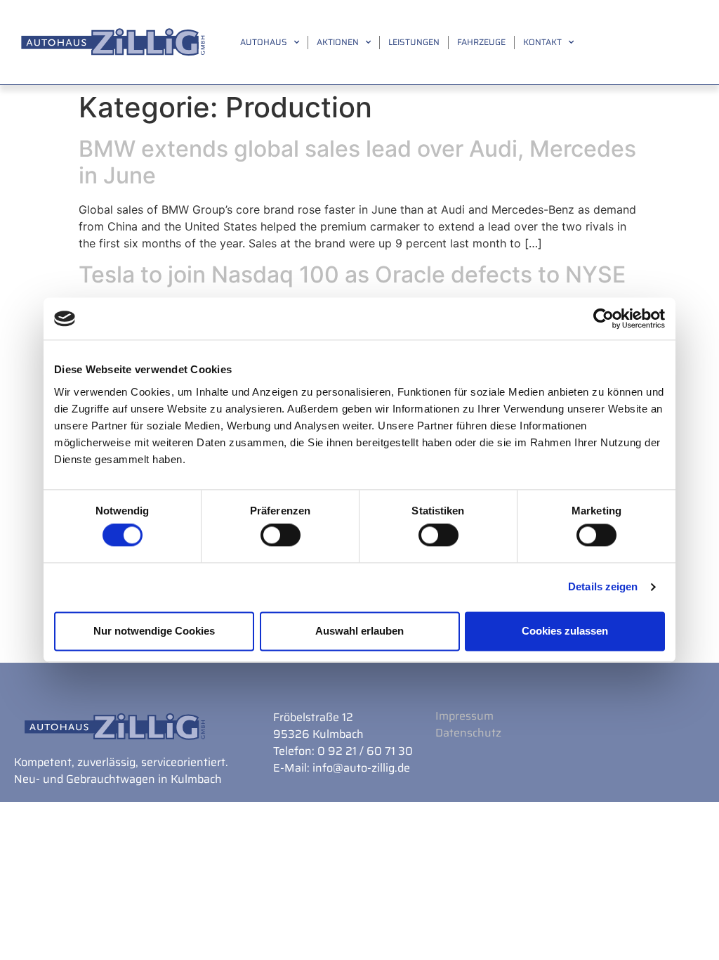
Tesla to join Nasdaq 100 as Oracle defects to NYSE (352, 274)
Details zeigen (603, 587)
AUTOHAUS (263, 41)
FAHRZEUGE (481, 41)
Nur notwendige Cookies (154, 631)
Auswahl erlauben (359, 631)
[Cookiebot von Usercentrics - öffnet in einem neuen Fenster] (603, 318)
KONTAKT (542, 41)
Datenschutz (468, 732)
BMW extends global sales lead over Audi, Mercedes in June (357, 162)
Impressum (464, 716)
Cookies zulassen (565, 631)
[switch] (280, 535)
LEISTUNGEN (414, 41)
